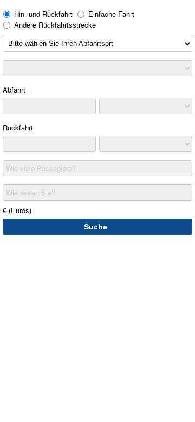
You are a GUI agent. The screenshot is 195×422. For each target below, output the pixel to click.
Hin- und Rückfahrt (43, 14)
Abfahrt (14, 89)
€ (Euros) (17, 210)
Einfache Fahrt (111, 14)
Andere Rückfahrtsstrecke (55, 24)
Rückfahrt (18, 127)
